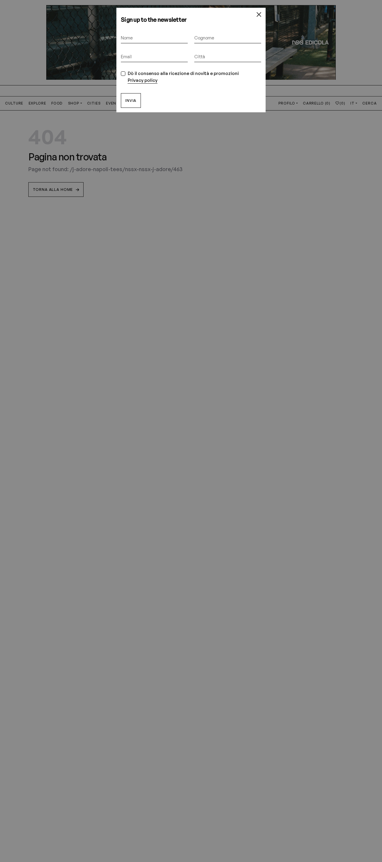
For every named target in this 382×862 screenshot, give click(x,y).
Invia (130, 100)
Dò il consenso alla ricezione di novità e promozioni (183, 76)
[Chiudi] (259, 14)
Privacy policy (143, 80)
